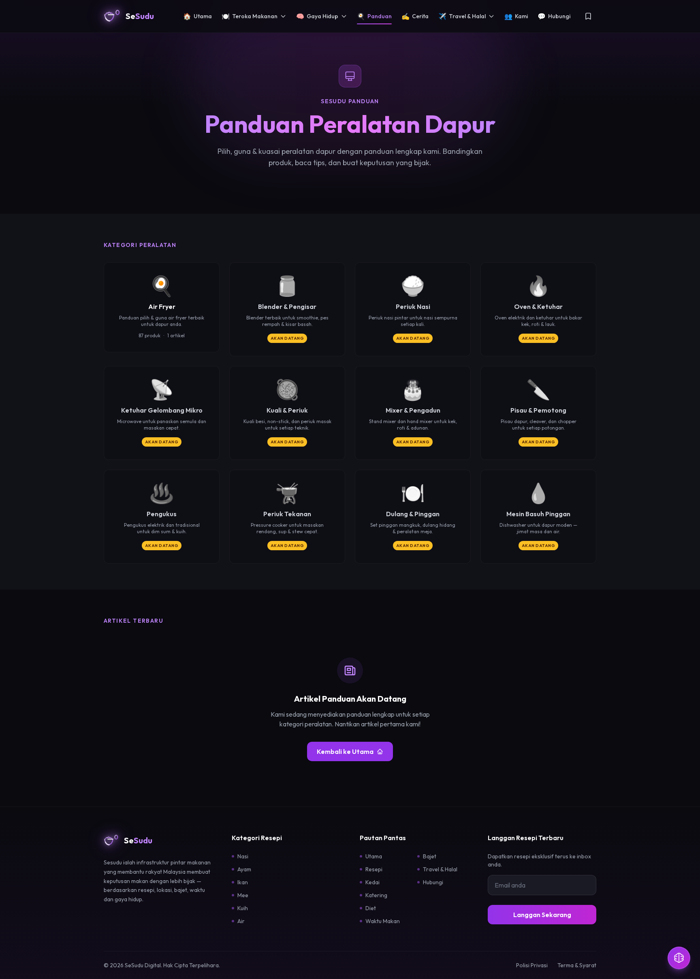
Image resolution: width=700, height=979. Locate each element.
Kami (516, 16)
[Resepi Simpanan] (588, 16)
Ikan (242, 882)
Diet (370, 908)
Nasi (242, 856)
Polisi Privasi (532, 965)
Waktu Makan (382, 921)
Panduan (374, 16)
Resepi (373, 869)
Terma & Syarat (576, 965)
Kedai (372, 882)
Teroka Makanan (249, 16)
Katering (376, 895)
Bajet (429, 856)
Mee (242, 895)
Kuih (242, 908)
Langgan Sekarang (542, 915)
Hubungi (554, 16)
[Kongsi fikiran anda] (679, 958)
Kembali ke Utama (345, 751)
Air (241, 921)
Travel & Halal (462, 16)
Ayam (244, 869)
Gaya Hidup (317, 16)
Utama (197, 16)
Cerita (415, 16)
